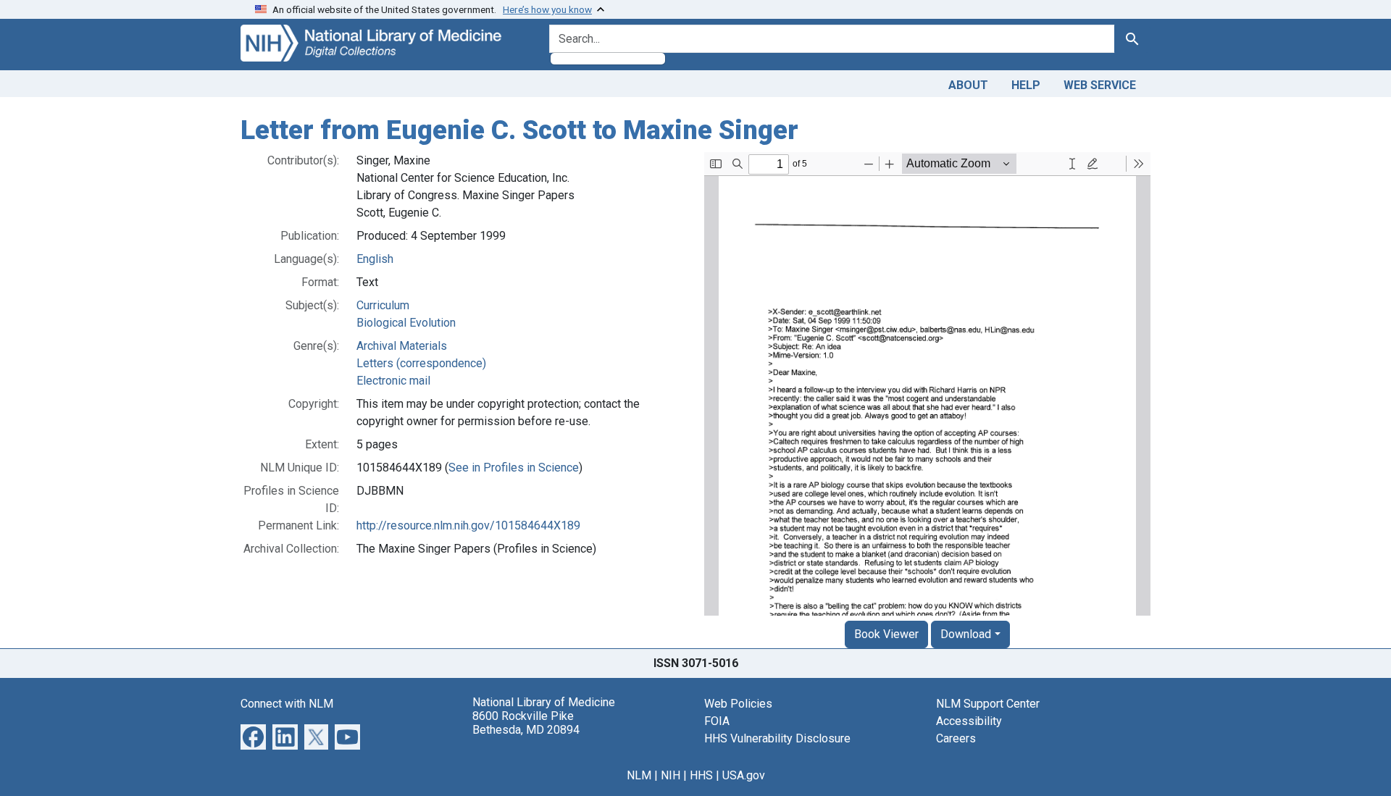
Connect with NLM (287, 704)
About (968, 85)
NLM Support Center (988, 704)
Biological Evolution (406, 323)
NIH (670, 775)
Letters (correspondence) (421, 363)
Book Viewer (886, 634)
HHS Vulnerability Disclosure (777, 738)
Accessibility (969, 721)
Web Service (1100, 85)
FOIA (717, 721)
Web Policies (738, 704)
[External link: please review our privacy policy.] (253, 735)
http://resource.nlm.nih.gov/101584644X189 (468, 525)
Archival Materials (401, 346)
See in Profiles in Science (513, 467)
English (374, 259)
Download (965, 634)
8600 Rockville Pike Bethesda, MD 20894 (526, 723)
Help (1025, 85)
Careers (956, 738)
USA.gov (743, 775)
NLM (639, 775)
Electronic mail (393, 380)
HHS (701, 775)
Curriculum (382, 305)
